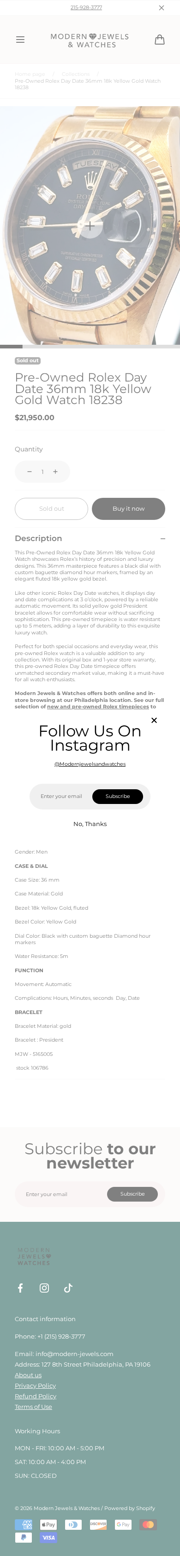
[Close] (154, 721)
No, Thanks (90, 824)
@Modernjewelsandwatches (90, 764)
